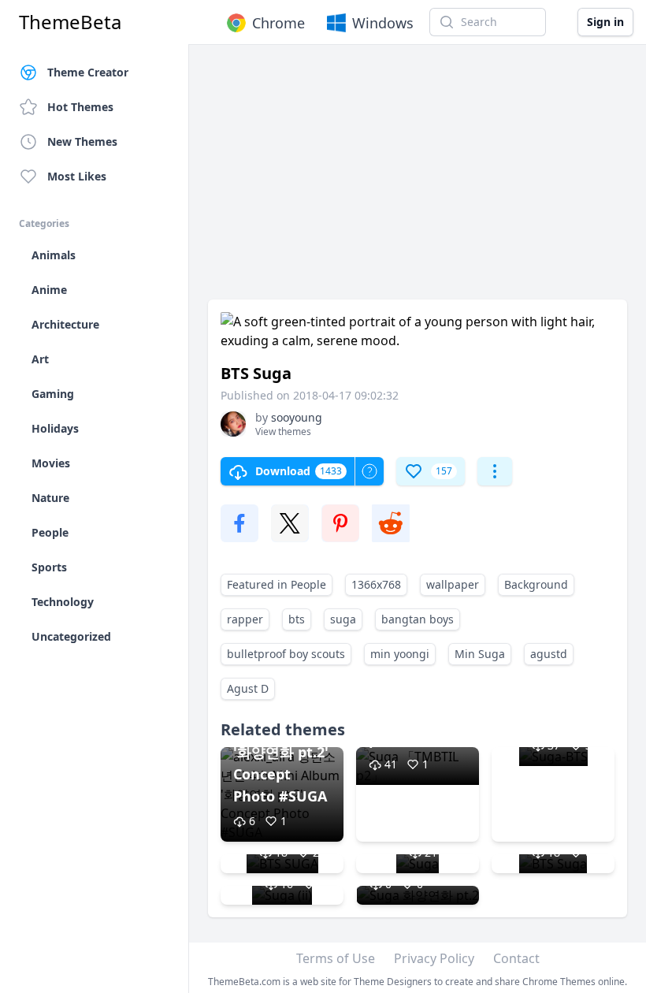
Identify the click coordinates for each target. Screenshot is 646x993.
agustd (548, 653)
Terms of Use (335, 958)
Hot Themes (80, 106)
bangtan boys (417, 619)
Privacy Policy (434, 958)
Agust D (248, 688)
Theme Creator (87, 72)
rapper (245, 619)
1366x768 (376, 584)
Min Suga (480, 653)
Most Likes (76, 176)
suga (343, 619)
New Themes (82, 141)
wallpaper (452, 584)
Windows (383, 22)
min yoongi (399, 653)
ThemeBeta (70, 22)
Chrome (278, 22)
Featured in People (276, 584)
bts (296, 619)
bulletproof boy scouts (286, 653)
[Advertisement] (417, 179)
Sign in (605, 21)
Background (536, 584)
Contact (516, 958)
